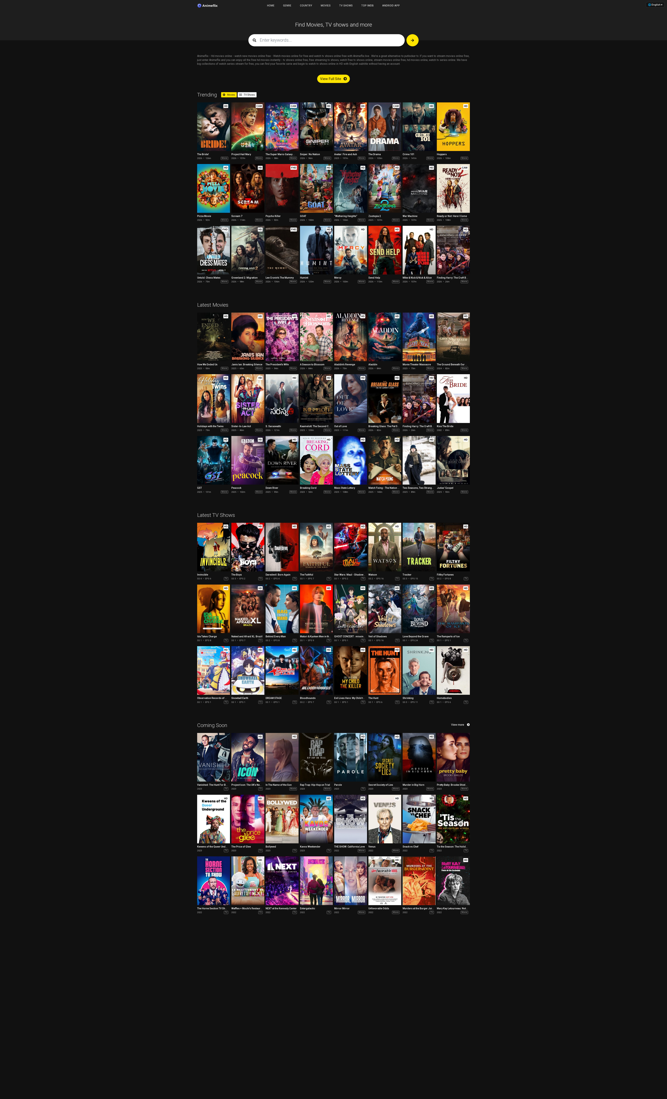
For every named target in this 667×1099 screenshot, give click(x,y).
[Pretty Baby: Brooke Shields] (453, 757)
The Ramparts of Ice (448, 636)
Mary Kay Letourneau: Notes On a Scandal (460, 908)
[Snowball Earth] (247, 670)
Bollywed (271, 846)
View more (457, 724)
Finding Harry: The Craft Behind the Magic (460, 277)
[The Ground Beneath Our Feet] (453, 337)
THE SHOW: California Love (349, 846)
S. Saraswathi (273, 426)
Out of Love (340, 426)
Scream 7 (236, 216)
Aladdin (372, 364)
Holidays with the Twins (210, 426)
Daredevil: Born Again (278, 574)
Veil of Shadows (377, 636)
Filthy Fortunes (445, 574)
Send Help (374, 277)
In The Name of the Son (279, 784)
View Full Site (331, 79)
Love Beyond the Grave (416, 636)
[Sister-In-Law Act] (247, 398)
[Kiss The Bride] (453, 398)
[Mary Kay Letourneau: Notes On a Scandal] (453, 880)
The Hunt (373, 698)
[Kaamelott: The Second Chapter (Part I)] (316, 398)
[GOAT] (316, 188)
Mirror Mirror (342, 908)
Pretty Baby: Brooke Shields (452, 784)
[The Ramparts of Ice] (453, 609)
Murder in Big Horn (413, 784)
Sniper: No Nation (310, 154)
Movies (326, 5)
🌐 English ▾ (655, 4)
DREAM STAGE (274, 698)
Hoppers (442, 154)
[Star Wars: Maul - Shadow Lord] (350, 547)
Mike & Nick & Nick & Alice (417, 277)
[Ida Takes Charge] (213, 609)
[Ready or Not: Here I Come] (453, 188)
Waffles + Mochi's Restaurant (247, 908)
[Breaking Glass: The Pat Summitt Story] (384, 398)
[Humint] (316, 250)
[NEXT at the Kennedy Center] (282, 880)
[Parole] (350, 757)
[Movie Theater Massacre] (419, 337)
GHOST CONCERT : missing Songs (353, 636)
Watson (372, 574)
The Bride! (203, 154)
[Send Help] (384, 250)
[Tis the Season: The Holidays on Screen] (453, 819)
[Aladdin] (384, 337)
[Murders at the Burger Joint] (419, 880)
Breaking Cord (308, 487)
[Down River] (282, 460)
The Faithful (306, 574)
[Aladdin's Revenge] (350, 337)
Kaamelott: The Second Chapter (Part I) (322, 426)
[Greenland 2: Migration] (247, 250)
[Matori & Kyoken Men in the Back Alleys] (316, 609)
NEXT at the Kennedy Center (281, 908)
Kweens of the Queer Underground (216, 846)
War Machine (410, 216)
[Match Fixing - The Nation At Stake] (384, 460)
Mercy (337, 277)
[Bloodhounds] (316, 670)
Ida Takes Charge (207, 636)
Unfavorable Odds (378, 908)
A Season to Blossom (312, 364)
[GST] (213, 460)
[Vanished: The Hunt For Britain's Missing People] (213, 757)
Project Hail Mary (241, 154)
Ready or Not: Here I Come (452, 216)
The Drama (374, 154)
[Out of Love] (350, 398)
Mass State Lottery (344, 487)
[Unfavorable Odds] (384, 880)
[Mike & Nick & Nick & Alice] (419, 250)
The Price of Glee (241, 846)
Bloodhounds (308, 698)
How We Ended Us (207, 364)
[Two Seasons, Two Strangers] (419, 460)
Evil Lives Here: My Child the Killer (353, 698)
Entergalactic (307, 908)
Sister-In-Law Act (241, 426)
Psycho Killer (273, 216)
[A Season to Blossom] (316, 337)
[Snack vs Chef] (419, 819)
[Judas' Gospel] (453, 460)
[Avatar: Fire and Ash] (350, 126)
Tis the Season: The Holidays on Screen (459, 846)
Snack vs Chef (410, 846)
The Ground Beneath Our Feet (453, 364)
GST (199, 487)
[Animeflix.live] (209, 6)
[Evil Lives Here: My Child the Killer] (350, 670)
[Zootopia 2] (384, 188)
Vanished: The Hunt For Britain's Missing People (224, 784)
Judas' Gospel (445, 487)
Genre (287, 5)
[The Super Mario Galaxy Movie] (282, 126)
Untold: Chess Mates (208, 277)
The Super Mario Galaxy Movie (283, 154)
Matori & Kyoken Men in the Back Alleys (322, 636)
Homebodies (444, 698)
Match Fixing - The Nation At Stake (387, 487)
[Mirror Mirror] (350, 880)
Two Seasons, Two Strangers (419, 487)
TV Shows (346, 5)
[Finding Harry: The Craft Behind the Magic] (453, 250)
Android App (391, 5)
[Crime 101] (419, 126)
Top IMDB (367, 5)
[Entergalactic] (316, 880)
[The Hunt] (384, 670)
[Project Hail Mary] (247, 126)
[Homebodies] (453, 670)
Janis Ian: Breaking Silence (246, 364)
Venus (372, 846)
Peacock (236, 487)
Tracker (407, 574)
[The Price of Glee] (247, 819)
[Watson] (384, 547)
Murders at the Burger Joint (418, 908)
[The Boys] (247, 547)
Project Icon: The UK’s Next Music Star (252, 784)
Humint (304, 277)
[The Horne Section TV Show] (213, 880)
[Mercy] (350, 250)
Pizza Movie (204, 216)
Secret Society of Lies (380, 784)
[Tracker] (419, 547)
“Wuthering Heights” (345, 216)
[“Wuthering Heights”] (350, 188)
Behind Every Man (276, 636)
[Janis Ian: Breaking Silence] (247, 337)
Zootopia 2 (374, 216)
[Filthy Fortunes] (453, 547)
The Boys (236, 574)
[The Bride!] (213, 126)
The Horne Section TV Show (212, 908)
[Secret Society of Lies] (384, 757)
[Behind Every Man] (282, 609)
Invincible (202, 574)
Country (306, 5)
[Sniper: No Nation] (316, 126)
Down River (272, 487)
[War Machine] (419, 188)
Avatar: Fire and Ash (345, 154)
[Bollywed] (282, 819)
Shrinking (408, 698)
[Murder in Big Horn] (419, 757)
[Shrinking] (419, 670)
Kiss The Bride (445, 426)
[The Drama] (384, 126)
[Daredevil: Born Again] (282, 547)
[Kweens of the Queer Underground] (213, 819)
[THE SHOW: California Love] (350, 819)
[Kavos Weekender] (316, 819)
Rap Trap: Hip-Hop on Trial (315, 784)
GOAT (303, 216)
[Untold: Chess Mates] (213, 250)
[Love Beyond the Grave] (419, 609)
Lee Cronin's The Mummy (280, 277)
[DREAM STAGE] (282, 670)
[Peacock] (247, 460)
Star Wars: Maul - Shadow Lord (351, 574)
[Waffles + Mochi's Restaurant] (247, 880)
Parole (338, 784)
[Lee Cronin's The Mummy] (282, 250)
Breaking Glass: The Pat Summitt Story (390, 426)
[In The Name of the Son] (282, 757)
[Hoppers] (453, 126)
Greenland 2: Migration (244, 277)
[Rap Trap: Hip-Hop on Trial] (316, 757)
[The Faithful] (316, 547)
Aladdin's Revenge (344, 364)
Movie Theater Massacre (417, 364)
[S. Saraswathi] (282, 398)
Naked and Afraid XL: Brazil (246, 636)
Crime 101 (408, 154)
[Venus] (384, 819)
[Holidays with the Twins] (213, 398)
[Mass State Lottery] (350, 460)
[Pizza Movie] (213, 188)
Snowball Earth (239, 698)
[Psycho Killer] (282, 188)
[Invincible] (213, 547)
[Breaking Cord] (316, 460)
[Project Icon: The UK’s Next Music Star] (247, 757)
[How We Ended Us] (213, 337)
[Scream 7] (247, 188)
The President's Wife (277, 364)
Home (271, 5)
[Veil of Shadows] (384, 609)
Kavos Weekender (310, 846)
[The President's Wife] (282, 337)
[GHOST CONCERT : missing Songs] (350, 609)
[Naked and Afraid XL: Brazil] (247, 609)
